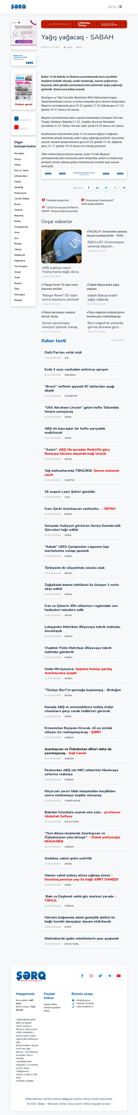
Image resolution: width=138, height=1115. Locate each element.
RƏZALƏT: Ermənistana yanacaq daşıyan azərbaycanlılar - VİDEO (106, 246)
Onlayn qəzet (23, 104)
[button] (114, 7)
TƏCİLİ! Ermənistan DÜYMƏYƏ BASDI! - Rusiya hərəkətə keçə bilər (60, 209)
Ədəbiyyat (19, 255)
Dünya (17, 159)
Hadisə (68, 594)
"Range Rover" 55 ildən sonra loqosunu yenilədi (60, 297)
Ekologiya (19, 294)
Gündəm (69, 737)
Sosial (17, 272)
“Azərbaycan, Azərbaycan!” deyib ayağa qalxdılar (97, 202)
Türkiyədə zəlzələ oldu (57, 200)
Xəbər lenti (25, 120)
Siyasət (69, 636)
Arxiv (17, 232)
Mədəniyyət (20, 193)
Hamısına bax (118, 340)
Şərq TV (24, 128)
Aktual (17, 249)
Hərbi (17, 277)
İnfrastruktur (20, 176)
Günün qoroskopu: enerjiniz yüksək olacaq (59, 325)
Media (17, 221)
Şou (16, 238)
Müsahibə (19, 153)
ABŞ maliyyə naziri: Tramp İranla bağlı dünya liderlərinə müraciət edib (61, 271)
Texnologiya (20, 266)
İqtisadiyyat (71, 396)
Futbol (17, 181)
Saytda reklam (50, 1004)
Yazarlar (18, 209)
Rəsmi (17, 204)
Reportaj (18, 215)
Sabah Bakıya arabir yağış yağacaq (103, 297)
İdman (17, 164)
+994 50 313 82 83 (85, 1003)
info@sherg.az (83, 1000)
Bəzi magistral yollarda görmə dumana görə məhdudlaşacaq (105, 327)
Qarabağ (18, 187)
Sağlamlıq (19, 260)
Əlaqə (46, 1010)
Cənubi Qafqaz (21, 198)
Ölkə (16, 288)
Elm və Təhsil (21, 170)
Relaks (18, 243)
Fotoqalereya (21, 226)
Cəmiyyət (70, 480)
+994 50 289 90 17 (85, 1006)
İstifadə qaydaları (52, 1007)
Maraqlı (18, 300)
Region (18, 283)
